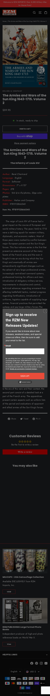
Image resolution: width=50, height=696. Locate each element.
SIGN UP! (25, 375)
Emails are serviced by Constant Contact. (23, 369)
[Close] (45, 311)
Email (8, 346)
